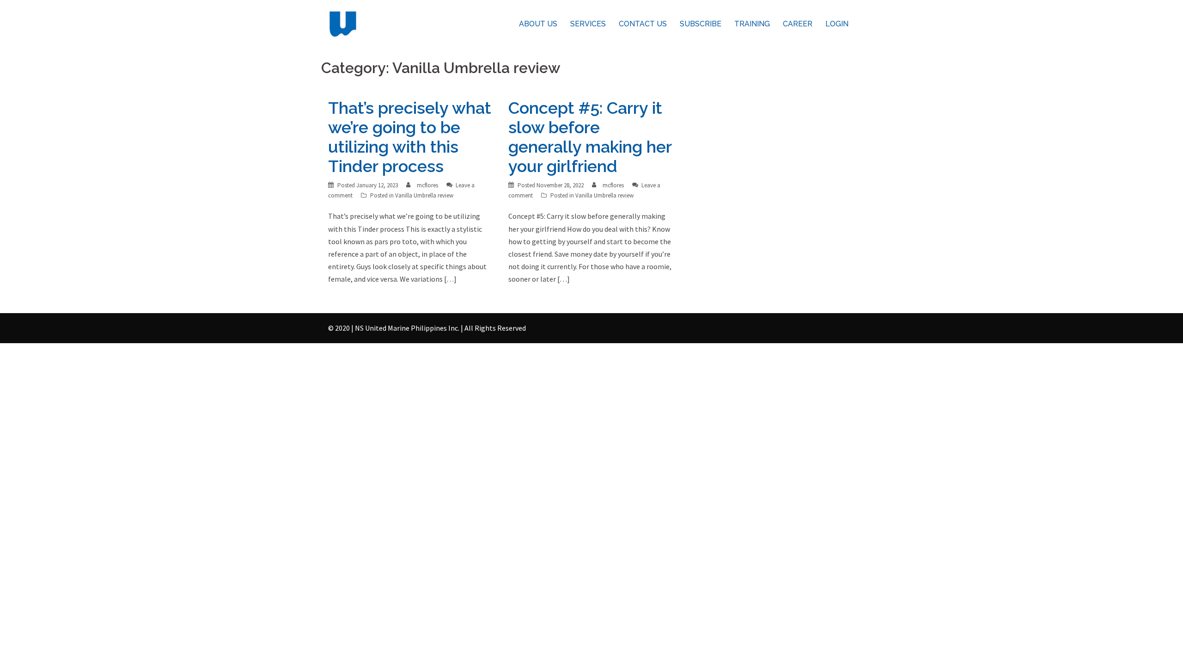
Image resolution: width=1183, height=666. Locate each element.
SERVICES (588, 23)
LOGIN (836, 23)
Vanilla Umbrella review (424, 195)
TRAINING (752, 23)
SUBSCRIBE (700, 23)
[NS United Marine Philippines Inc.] (343, 23)
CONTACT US (643, 23)
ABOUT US (538, 23)
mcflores (427, 185)
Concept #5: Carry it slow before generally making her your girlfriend (589, 137)
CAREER (797, 23)
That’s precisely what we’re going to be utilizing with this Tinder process (409, 137)
